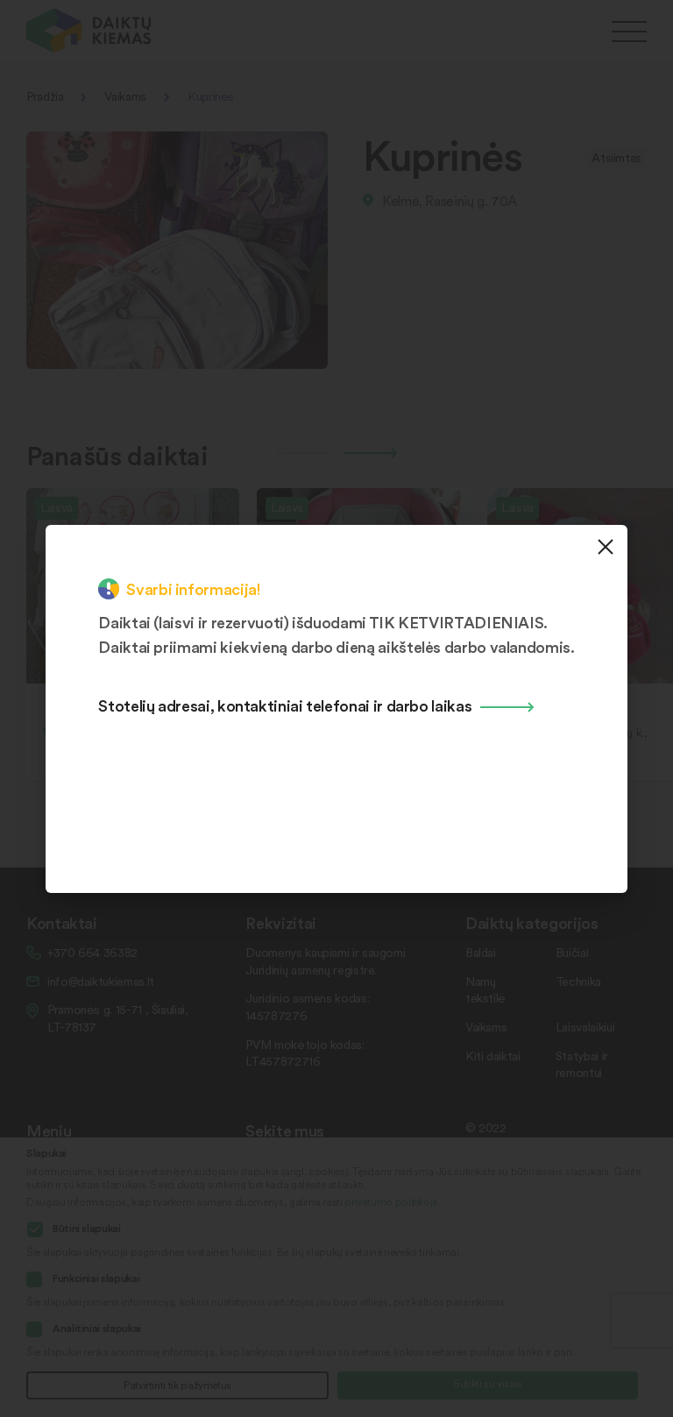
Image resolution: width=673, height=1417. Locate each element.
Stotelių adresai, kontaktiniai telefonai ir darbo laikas (284, 705)
